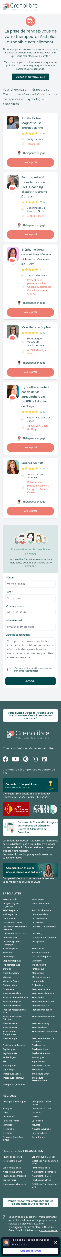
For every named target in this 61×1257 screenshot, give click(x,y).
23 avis (43, 412)
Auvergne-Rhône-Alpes (14, 1102)
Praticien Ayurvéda (41, 989)
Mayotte (36, 1125)
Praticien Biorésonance (43, 993)
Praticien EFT (38, 997)
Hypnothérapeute (11, 965)
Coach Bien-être (39, 918)
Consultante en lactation (14, 933)
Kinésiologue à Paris (12, 1172)
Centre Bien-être (40, 914)
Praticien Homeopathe (43, 1001)
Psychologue (9, 1049)
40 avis (43, 269)
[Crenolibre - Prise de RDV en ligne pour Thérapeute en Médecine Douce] (20, 7)
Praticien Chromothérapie (15, 997)
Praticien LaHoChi (40, 1006)
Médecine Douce (11, 981)
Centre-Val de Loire (41, 1108)
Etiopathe (7, 952)
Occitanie (7, 1133)
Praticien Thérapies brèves (45, 1031)
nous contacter (49, 1230)
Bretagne (7, 1108)
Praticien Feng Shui (12, 1001)
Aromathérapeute (40, 903)
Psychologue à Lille (41, 1168)
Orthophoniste (10, 985)
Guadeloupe (9, 1117)
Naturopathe (38, 981)
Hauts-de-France (11, 1121)
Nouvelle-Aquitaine (41, 1129)
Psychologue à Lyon (41, 1180)
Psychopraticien (10, 1053)
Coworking (37, 933)
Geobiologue (9, 957)
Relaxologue (38, 1057)
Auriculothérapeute (41, 910)
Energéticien (38, 942)
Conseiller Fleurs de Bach (44, 927)
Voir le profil (30, 162)
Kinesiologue (38, 969)
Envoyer (30, 681)
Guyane (35, 1117)
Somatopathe (9, 1065)
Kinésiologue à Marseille (14, 1184)
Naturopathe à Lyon (12, 1161)
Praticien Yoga (10, 1038)
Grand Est (37, 1112)
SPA (5, 1061)
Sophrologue (9, 1070)
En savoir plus (19, 1244)
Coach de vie (38, 922)
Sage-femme (38, 1061)
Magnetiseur (38, 973)
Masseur (7, 977)
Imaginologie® (39, 965)
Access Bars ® (10, 899)
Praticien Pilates (10, 1023)
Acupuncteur (38, 899)
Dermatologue (10, 937)
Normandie (8, 1129)
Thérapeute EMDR (41, 1074)
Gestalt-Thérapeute (41, 957)
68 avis (43, 133)
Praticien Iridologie (12, 1006)
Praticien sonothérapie (14, 1045)
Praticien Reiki (10, 1027)
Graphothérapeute (12, 961)
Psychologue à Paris (12, 1157)
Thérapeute (37, 1070)
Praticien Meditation (42, 1010)
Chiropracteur (9, 918)
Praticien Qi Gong (40, 1023)
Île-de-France (38, 1137)
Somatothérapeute (41, 1065)
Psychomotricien (40, 1049)
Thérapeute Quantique (14, 1085)
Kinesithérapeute (11, 973)
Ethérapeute (38, 948)
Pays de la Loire (39, 1133)
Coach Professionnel (12, 922)
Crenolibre (9, 748)
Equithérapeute (10, 948)
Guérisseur (37, 961)
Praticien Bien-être (12, 993)
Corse (5, 1112)
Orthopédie (37, 985)
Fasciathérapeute (40, 952)
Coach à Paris (9, 1180)
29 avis (43, 333)
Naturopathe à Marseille (44, 1172)
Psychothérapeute (41, 1053)
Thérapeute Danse (12, 1074)
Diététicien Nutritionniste (44, 937)
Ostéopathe (8, 989)
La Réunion (37, 1121)
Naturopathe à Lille (41, 1176)
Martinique (8, 1125)
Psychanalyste (39, 1045)
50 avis (43, 202)
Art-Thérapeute (10, 910)
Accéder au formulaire (30, 77)
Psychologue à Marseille (14, 1176)
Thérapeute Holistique (13, 1078)
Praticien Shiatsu (40, 1027)
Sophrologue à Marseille (43, 1157)
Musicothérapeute (41, 977)
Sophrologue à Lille (12, 1168)
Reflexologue (9, 1057)
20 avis (43, 468)
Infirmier (7, 969)
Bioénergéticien (10, 914)
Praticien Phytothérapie (43, 1016)
